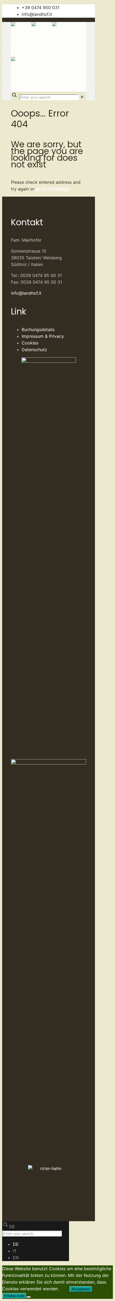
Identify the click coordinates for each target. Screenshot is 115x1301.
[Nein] (28, 1297)
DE (12, 1226)
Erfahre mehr (14, 1296)
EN (16, 1257)
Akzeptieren (81, 1289)
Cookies (30, 343)
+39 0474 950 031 (40, 7)
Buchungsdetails (38, 329)
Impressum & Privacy (43, 336)
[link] (82, 97)
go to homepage (53, 189)
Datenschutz (34, 349)
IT (15, 1251)
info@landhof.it (37, 14)
